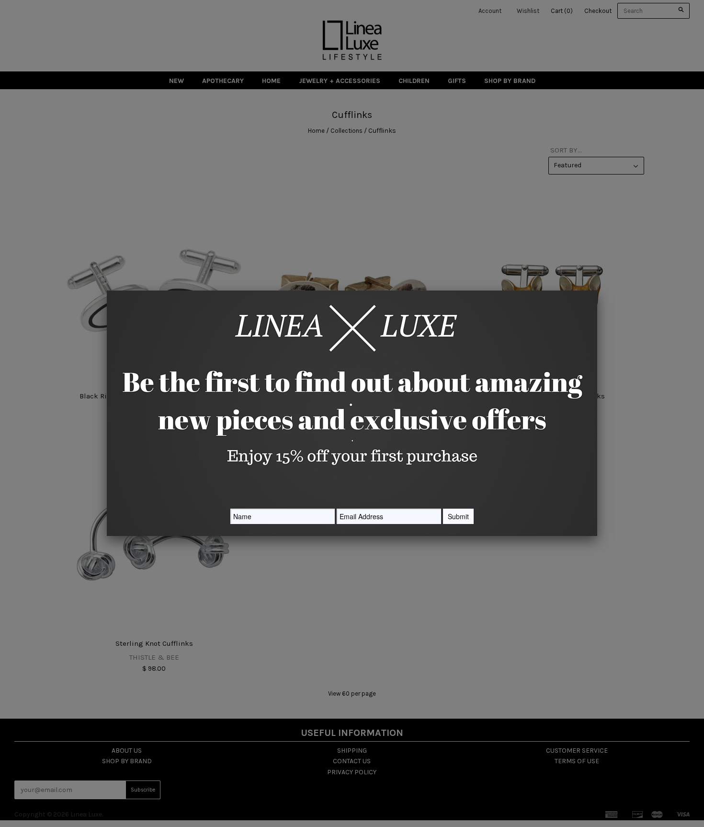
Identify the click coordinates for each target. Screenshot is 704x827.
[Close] (597, 290)
